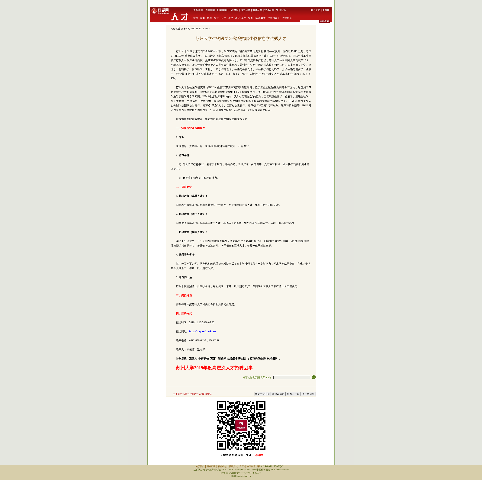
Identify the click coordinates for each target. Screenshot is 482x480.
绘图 (250, 18)
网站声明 (211, 466)
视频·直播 (260, 18)
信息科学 (245, 10)
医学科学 (210, 10)
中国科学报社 (253, 466)
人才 (223, 18)
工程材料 (234, 10)
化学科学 (222, 10)
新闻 (202, 18)
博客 (209, 18)
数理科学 (269, 10)
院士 (216, 18)
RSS (242, 466)
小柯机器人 (274, 18)
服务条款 (222, 466)
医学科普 (287, 18)
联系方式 (233, 466)
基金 (237, 18)
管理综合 (281, 10)
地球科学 (257, 10)
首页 (195, 18)
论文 (243, 18)
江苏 (178, 28)
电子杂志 (315, 10)
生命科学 (198, 10)
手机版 (326, 10)
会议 (230, 18)
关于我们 (199, 466)
